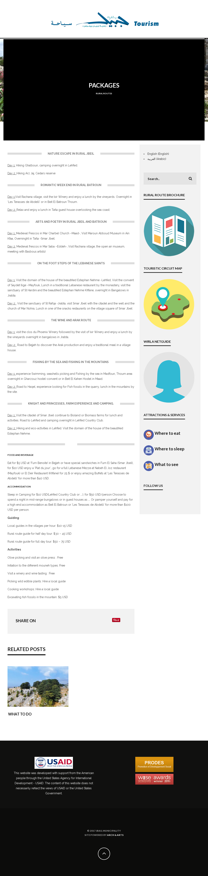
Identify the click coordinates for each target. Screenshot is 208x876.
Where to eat (167, 433)
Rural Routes (104, 93)
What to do (20, 714)
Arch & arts (115, 834)
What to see (166, 464)
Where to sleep (169, 448)
